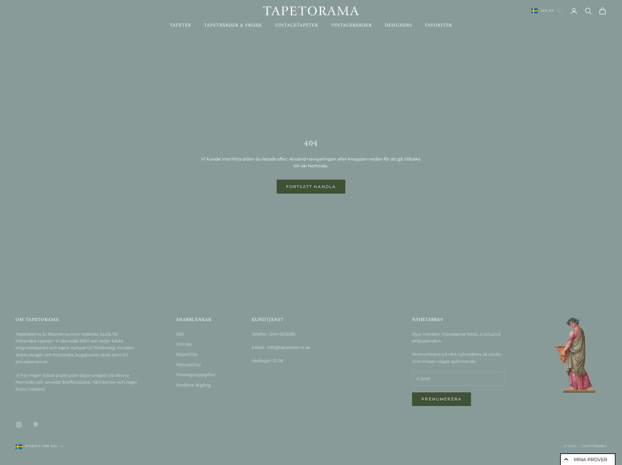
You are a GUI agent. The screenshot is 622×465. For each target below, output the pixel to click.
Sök (180, 334)
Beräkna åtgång (193, 385)
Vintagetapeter (296, 26)
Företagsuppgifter (195, 374)
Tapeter (180, 26)
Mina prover (590, 459)
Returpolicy (188, 364)
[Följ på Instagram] (19, 425)
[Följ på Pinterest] (35, 425)
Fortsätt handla (311, 186)
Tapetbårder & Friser (233, 26)
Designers (398, 26)
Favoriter (438, 26)
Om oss (184, 344)
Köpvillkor (187, 354)
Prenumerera (441, 399)
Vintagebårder (351, 26)
